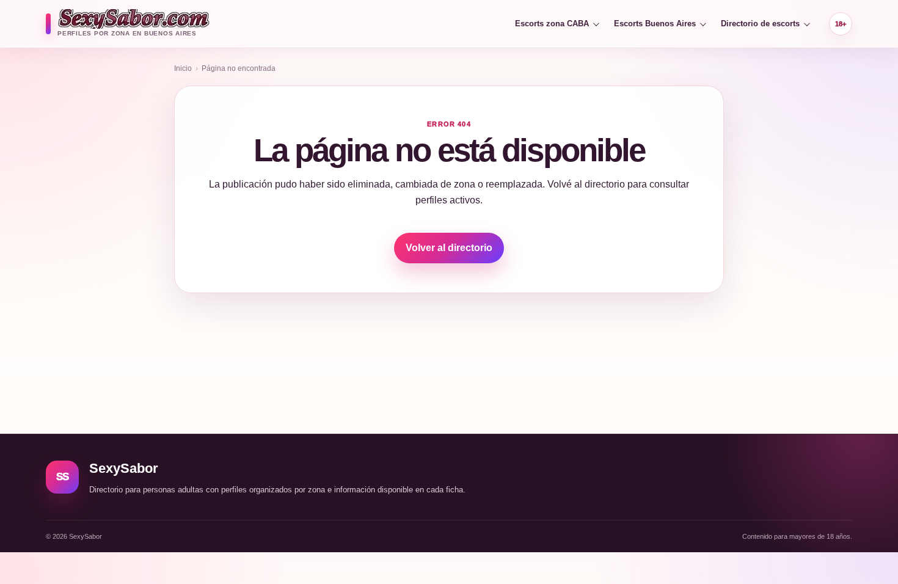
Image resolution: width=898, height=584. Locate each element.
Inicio (183, 68)
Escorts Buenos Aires (655, 23)
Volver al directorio (449, 248)
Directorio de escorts (760, 23)
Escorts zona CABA (552, 23)
